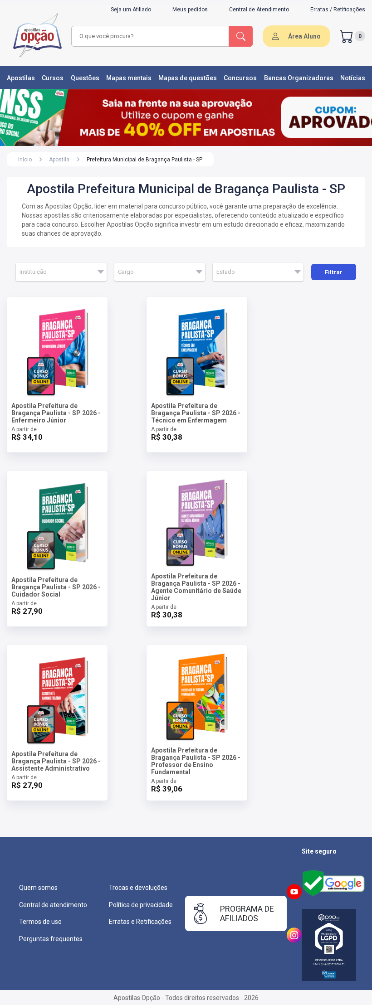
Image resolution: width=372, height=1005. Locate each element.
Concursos (240, 78)
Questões (85, 78)
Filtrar (334, 272)
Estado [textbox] (225, 271)
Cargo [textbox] (126, 271)
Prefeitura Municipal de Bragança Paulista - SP (144, 159)
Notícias (352, 78)
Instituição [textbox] (33, 271)
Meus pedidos (190, 9)
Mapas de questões (187, 78)
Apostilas (21, 78)
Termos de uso (40, 921)
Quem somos (38, 887)
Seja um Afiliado (131, 9)
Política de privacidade (141, 904)
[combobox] (150, 36)
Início (25, 159)
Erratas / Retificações (337, 9)
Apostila (59, 159)
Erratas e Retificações (140, 921)
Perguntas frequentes (51, 938)
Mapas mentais (129, 78)
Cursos (53, 78)
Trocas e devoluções (138, 887)
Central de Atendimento (259, 9)
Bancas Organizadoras (298, 78)
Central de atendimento (53, 904)
